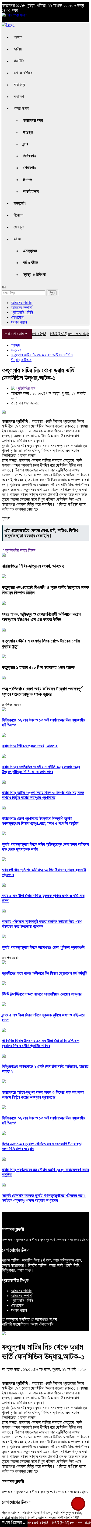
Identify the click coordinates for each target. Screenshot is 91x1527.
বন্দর (25, 144)
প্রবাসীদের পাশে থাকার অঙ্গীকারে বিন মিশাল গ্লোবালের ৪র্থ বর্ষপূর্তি (44, 973)
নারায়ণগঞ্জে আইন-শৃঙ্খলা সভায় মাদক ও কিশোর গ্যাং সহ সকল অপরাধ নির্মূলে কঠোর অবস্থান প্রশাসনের (43, 795)
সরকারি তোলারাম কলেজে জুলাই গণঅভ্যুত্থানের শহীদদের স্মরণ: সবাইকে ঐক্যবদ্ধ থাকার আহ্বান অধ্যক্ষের (44, 1198)
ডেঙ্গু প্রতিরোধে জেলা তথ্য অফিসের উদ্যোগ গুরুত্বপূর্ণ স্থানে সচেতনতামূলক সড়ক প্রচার (42, 691)
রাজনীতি (19, 61)
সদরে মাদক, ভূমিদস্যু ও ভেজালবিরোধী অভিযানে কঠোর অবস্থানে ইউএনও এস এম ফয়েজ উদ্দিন (41, 616)
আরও (17, 239)
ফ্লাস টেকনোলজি (42, 1324)
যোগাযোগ (17, 317)
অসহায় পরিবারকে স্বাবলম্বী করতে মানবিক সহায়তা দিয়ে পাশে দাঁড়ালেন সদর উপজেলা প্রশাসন (41, 924)
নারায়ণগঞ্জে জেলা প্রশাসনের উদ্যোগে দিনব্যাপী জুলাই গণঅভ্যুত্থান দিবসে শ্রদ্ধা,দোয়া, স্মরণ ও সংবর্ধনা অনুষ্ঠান (40, 821)
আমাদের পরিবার (21, 302)
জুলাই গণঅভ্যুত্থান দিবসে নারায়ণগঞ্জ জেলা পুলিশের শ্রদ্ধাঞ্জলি (43, 947)
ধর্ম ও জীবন (30, 262)
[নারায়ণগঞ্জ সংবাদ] (14, 15)
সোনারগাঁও (29, 167)
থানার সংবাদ (21, 108)
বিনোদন (18, 215)
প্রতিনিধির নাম (25, 388)
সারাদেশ (19, 96)
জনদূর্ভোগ (20, 203)
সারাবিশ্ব (19, 84)
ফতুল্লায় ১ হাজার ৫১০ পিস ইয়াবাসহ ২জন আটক (38, 667)
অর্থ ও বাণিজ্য (23, 72)
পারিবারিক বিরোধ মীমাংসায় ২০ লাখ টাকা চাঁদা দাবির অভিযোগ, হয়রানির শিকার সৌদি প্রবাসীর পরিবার (41, 1043)
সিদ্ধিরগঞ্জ (29, 156)
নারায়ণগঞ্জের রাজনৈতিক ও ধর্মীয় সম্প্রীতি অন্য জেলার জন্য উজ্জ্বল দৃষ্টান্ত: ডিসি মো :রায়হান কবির (41, 769)
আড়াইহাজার (31, 191)
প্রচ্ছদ (18, 37)
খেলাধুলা (19, 227)
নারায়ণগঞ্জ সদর (33, 120)
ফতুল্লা (28, 132)
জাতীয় (18, 49)
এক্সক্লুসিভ (30, 250)
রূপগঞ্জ (27, 179)
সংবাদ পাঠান (19, 322)
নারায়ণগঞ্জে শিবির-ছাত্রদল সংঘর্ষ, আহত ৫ (33, 565)
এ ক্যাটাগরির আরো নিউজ (18, 550)
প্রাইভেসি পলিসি (22, 312)
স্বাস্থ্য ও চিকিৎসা (34, 274)
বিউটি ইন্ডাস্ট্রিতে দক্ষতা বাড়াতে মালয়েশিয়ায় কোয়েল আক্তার (41, 994)
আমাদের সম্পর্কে (21, 307)
